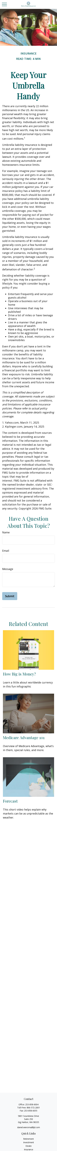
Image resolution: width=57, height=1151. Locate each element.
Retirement (28, 1138)
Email (5, 550)
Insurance (28, 1149)
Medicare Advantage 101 (24, 737)
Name (6, 532)
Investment (28, 1142)
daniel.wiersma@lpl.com (28, 1127)
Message (7, 569)
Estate (29, 1146)
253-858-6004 (31, 1104)
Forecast (10, 801)
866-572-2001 (33, 1107)
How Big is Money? (19, 674)
